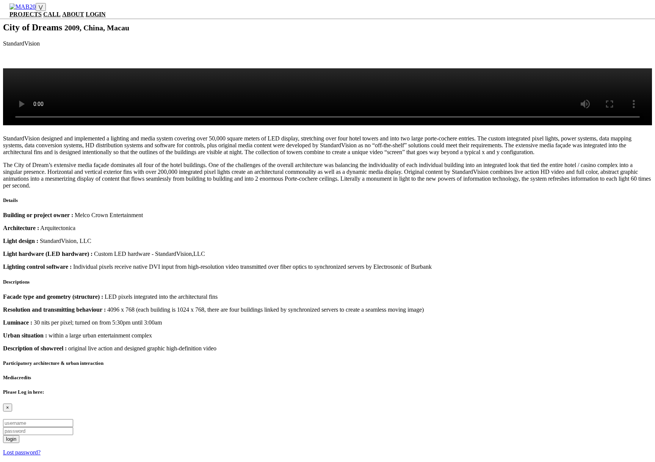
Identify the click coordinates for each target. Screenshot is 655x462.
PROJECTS (25, 14)
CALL (52, 14)
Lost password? (22, 452)
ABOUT (73, 14)
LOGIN (96, 14)
